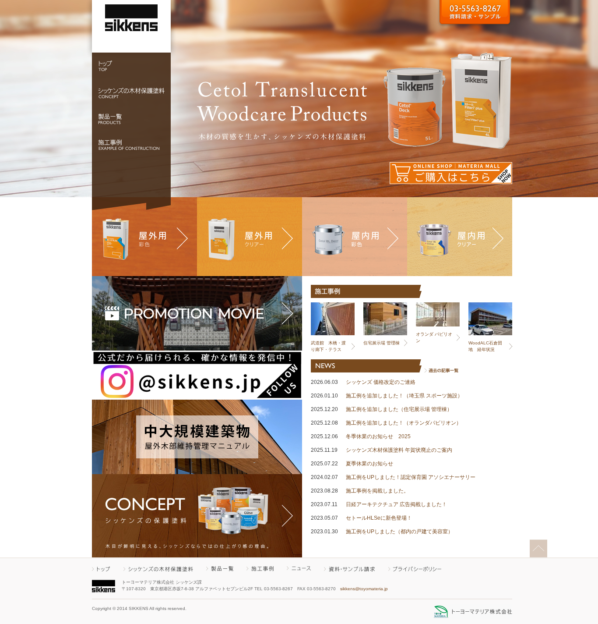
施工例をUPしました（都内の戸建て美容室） (399, 531)
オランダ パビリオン (434, 337)
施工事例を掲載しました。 (377, 491)
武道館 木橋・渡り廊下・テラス (328, 346)
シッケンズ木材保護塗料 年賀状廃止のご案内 (399, 450)
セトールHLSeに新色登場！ (379, 518)
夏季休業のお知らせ (369, 464)
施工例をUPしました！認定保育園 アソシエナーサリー (410, 477)
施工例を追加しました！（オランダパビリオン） (403, 423)
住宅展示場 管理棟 (381, 342)
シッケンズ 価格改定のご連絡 (380, 382)
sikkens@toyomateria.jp (364, 588)
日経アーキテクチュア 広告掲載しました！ (396, 504)
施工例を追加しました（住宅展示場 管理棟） (399, 409)
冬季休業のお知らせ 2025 (378, 436)
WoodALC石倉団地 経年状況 (485, 346)
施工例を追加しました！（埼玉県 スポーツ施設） (404, 396)
